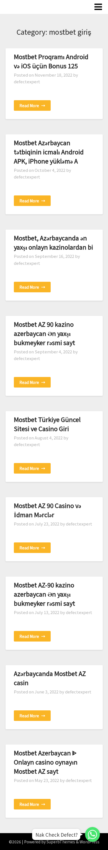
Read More (32, 105)
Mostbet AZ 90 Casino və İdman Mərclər (47, 510)
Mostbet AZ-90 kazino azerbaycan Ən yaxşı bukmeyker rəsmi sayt (44, 593)
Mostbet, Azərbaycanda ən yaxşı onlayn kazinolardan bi (53, 242)
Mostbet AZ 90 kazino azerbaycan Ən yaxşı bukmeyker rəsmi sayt (44, 333)
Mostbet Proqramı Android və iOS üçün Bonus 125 (51, 61)
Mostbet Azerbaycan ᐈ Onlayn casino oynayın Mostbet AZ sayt (46, 761)
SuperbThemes (61, 841)
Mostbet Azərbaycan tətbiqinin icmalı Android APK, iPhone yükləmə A (49, 151)
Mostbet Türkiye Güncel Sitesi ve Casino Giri (47, 424)
